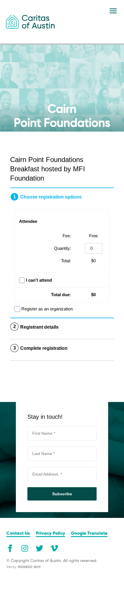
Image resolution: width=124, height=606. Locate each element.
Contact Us (18, 533)
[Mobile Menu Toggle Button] (113, 10)
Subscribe (62, 494)
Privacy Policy (50, 533)
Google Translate (89, 533)
